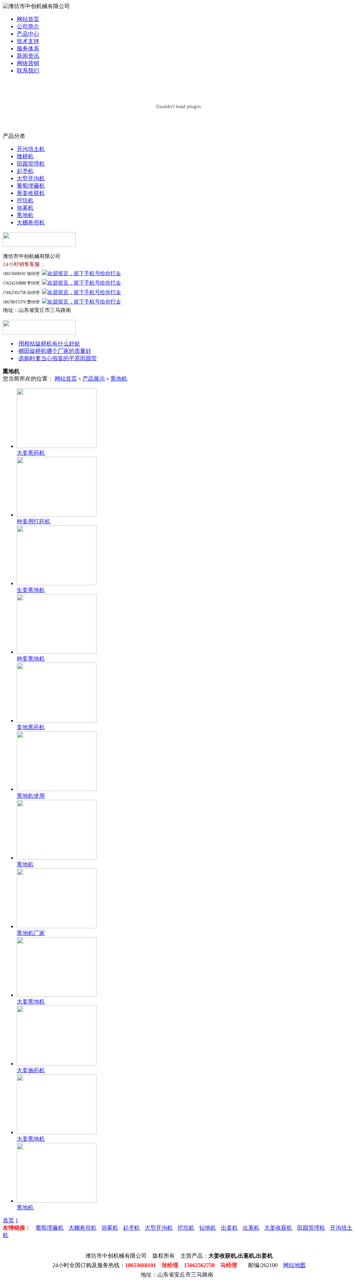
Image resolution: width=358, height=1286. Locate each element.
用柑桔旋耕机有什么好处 (49, 344)
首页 (8, 1220)
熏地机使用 (31, 796)
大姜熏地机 (31, 1002)
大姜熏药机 (31, 453)
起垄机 (25, 171)
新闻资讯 (28, 56)
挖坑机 (25, 200)
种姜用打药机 (33, 521)
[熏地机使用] (56, 789)
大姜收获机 (278, 1228)
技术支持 (28, 41)
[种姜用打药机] (56, 515)
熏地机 (25, 215)
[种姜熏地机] (56, 652)
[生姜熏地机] (56, 583)
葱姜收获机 (31, 193)
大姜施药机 (31, 1070)
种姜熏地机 (31, 659)
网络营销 (28, 63)
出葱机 (251, 1228)
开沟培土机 (31, 149)
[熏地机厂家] (56, 926)
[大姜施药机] (56, 1064)
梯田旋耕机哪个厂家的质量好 (55, 351)
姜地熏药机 (31, 727)
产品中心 (28, 34)
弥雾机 (25, 208)
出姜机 (229, 1228)
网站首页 (28, 19)
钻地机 (207, 1228)
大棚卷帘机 (31, 222)
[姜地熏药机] (56, 721)
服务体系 (28, 48)
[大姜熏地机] (56, 995)
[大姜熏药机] (56, 446)
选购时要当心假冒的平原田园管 (58, 358)
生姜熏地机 (31, 590)
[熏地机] (56, 858)
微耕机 (25, 156)
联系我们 (28, 71)
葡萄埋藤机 (31, 186)
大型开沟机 (31, 178)
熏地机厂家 (31, 933)
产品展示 (94, 379)
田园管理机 (31, 164)
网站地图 (294, 1265)
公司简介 (28, 26)
